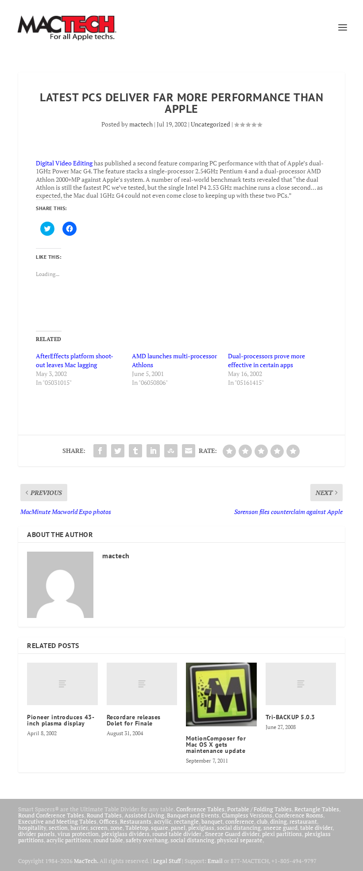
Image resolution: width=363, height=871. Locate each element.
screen (99, 828)
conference (239, 821)
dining (278, 821)
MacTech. (86, 861)
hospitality (32, 828)
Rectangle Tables (316, 809)
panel (178, 828)
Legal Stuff (167, 861)
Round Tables (104, 815)
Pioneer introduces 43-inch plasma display (60, 720)
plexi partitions (282, 834)
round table (108, 840)
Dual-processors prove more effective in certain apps (266, 360)
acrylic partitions (68, 840)
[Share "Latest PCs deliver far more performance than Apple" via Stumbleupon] (171, 451)
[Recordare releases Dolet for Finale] (142, 684)
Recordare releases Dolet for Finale (134, 720)
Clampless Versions (247, 815)
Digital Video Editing (64, 163)
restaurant (303, 821)
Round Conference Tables (51, 815)
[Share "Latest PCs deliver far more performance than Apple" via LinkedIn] (153, 451)
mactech (141, 124)
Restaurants (135, 821)
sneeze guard (280, 828)
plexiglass (201, 828)
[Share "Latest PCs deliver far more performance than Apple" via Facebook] (100, 451)
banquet (212, 821)
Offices (108, 821)
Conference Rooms (299, 815)
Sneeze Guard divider (232, 834)
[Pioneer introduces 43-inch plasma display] (62, 684)
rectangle (186, 821)
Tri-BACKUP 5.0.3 (290, 717)
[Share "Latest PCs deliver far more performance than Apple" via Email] (188, 451)
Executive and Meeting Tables (57, 821)
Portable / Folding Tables (259, 809)
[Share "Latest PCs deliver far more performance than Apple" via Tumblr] (135, 451)
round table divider (177, 834)
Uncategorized (210, 124)
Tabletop (136, 828)
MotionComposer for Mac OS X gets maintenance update (216, 744)
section (58, 828)
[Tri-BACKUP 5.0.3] (301, 684)
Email (215, 861)
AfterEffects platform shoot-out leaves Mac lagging (74, 360)
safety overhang (147, 840)
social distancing (239, 828)
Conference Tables (200, 809)
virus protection (78, 834)
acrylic (162, 821)
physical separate (240, 840)
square (159, 828)
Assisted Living (144, 815)
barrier (79, 828)
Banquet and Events (193, 815)
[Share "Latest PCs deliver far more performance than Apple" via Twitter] (118, 451)
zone (116, 828)
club (262, 821)
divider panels (36, 834)
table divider (316, 828)
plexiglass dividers (125, 834)
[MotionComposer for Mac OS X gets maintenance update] (221, 694)
